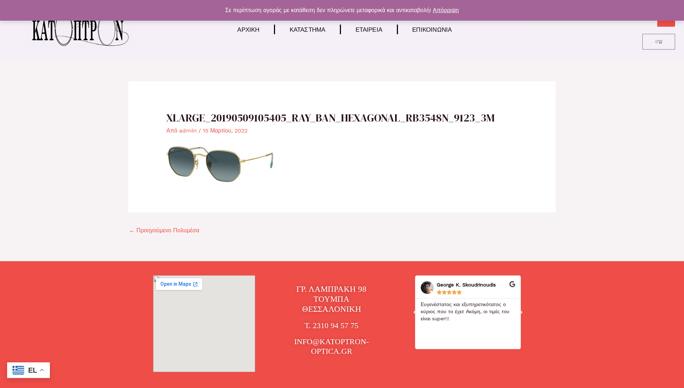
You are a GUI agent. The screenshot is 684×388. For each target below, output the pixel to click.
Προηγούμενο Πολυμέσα (164, 230)
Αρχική (248, 29)
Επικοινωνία (432, 29)
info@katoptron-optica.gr (331, 346)
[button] (415, 312)
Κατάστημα (308, 29)
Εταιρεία (369, 29)
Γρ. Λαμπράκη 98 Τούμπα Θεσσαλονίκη (331, 299)
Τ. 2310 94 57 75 (331, 325)
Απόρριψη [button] (446, 10)
